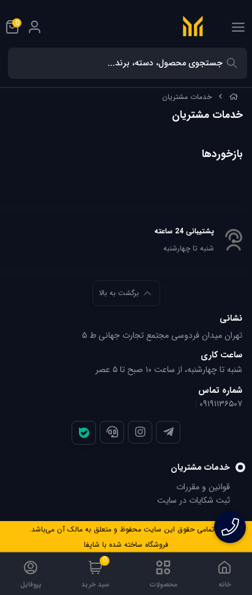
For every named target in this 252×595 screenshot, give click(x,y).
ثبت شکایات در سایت (193, 500)
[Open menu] (238, 27)
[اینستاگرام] (140, 432)
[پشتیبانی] (112, 432)
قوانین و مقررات (203, 487)
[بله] (84, 433)
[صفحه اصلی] (233, 97)
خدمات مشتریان (187, 97)
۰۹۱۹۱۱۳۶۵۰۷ (220, 404)
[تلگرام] (168, 432)
